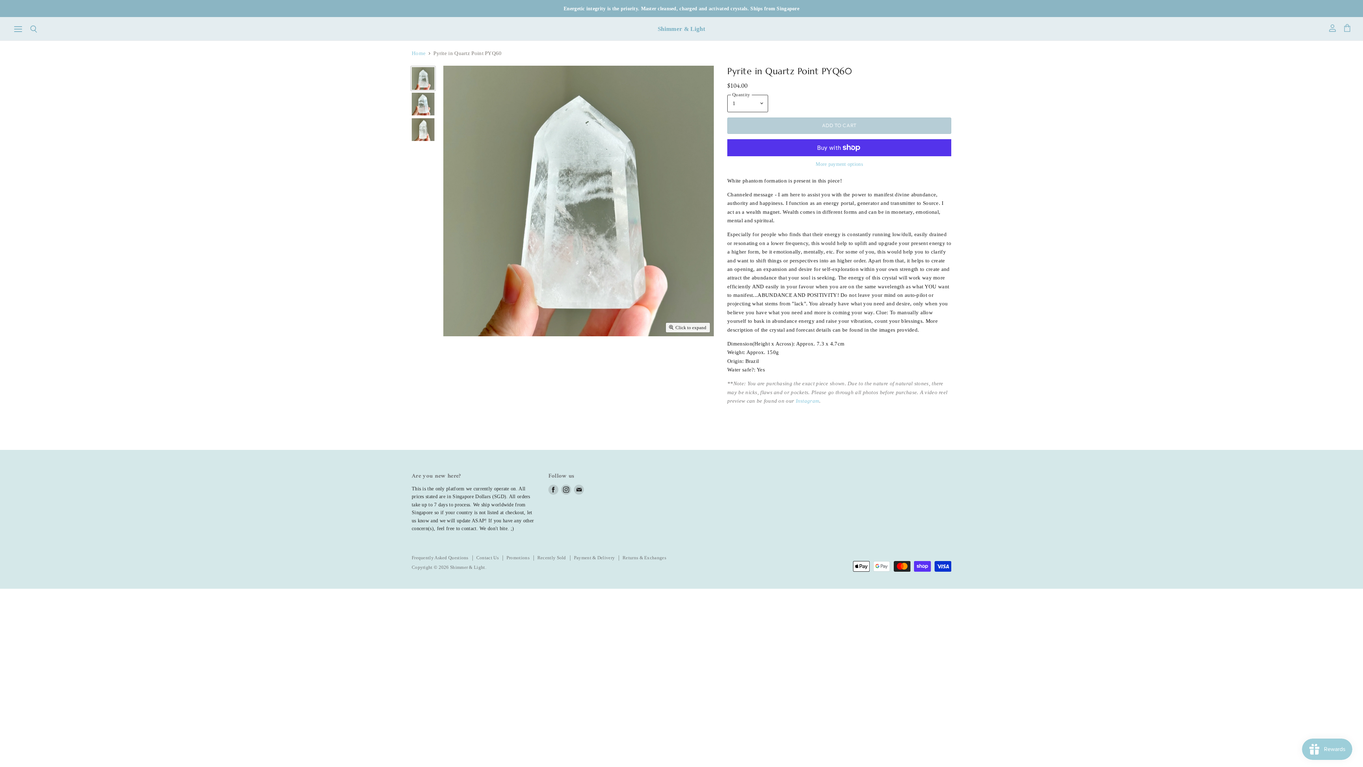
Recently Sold (551, 557)
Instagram (808, 401)
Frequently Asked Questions (440, 557)
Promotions (518, 557)
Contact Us (487, 557)
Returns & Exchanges (644, 557)
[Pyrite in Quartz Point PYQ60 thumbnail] (423, 78)
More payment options (839, 164)
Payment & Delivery (594, 557)
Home (419, 53)
